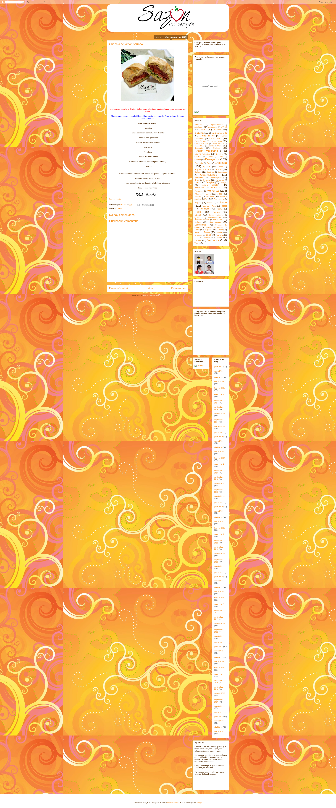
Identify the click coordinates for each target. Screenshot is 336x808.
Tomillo (207, 237)
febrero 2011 (219, 668)
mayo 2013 (219, 511)
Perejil (224, 206)
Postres (216, 212)
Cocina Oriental (202, 154)
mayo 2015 (219, 371)
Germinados (222, 172)
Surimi (220, 230)
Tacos (207, 232)
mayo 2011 (218, 651)
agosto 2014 (219, 426)
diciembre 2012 (218, 542)
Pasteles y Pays (209, 206)
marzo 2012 (219, 591)
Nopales (210, 196)
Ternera (219, 235)
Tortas (119, 208)
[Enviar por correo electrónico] (143, 205)
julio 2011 (218, 642)
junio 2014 (218, 437)
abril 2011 (218, 657)
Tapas (208, 235)
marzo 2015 (219, 381)
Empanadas (199, 163)
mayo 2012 (219, 581)
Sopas (207, 229)
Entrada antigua (178, 288)
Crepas (210, 156)
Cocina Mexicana (206, 150)
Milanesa (198, 194)
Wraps (197, 243)
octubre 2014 (219, 413)
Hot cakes (220, 180)
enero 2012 (219, 604)
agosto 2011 (219, 636)
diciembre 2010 (218, 681)
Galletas (198, 172)
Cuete (221, 156)
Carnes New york (201, 144)
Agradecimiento (216, 125)
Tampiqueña (198, 235)
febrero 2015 (219, 388)
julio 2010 (218, 712)
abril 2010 (218, 727)
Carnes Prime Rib (218, 143)
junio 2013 (218, 507)
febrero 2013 (219, 528)
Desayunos (212, 159)
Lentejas (223, 182)
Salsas (198, 222)
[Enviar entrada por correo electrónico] (138, 205)
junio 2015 (218, 367)
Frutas (219, 169)
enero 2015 (219, 394)
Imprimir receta (115, 199)
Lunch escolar (210, 185)
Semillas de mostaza (214, 227)
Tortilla (198, 240)
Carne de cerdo (219, 133)
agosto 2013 (219, 496)
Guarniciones (208, 174)
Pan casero (219, 199)
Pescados (204, 209)
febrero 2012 (219, 598)
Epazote (206, 167)
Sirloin (197, 230)
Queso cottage (216, 215)
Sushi (197, 232)
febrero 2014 (219, 458)
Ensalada (221, 162)
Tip (196, 237)
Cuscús (198, 160)
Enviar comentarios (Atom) (153, 295)
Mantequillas (199, 188)
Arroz (224, 127)
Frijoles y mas (202, 169)
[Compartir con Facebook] (150, 205)
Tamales (219, 232)
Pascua (210, 202)
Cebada (211, 146)
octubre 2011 (219, 623)
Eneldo (209, 163)
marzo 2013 (219, 521)
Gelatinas (210, 172)
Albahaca (198, 127)
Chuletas (216, 148)
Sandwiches (200, 225)
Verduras (213, 240)
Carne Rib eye (200, 141)
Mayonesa (198, 191)
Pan (206, 199)
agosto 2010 (219, 706)
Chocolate (199, 148)
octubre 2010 (219, 693)
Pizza (219, 209)
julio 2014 (218, 432)
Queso (198, 215)
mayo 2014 (219, 441)
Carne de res (207, 135)
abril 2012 (218, 587)
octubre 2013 (219, 483)
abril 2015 (218, 377)
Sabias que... (218, 220)
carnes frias (216, 141)
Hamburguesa (216, 178)
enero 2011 (219, 674)
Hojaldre (206, 180)
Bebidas (217, 130)
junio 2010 (218, 717)
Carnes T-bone (199, 146)
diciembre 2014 (218, 402)
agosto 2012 (219, 566)
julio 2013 (218, 502)
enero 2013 (219, 534)
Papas (198, 202)
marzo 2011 (219, 661)
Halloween (199, 178)
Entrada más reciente (119, 288)
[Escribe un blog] (145, 205)
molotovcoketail (173, 803)
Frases (220, 167)
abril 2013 (218, 517)
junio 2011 (218, 647)
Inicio (150, 288)
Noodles (198, 196)
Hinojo (197, 180)
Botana (199, 132)
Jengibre (210, 182)
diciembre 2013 (218, 472)
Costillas (198, 156)
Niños (219, 194)
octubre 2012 (219, 553)
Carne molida (215, 138)
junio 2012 (218, 577)
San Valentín (215, 222)
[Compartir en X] (148, 205)
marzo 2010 (219, 731)
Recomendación (214, 217)
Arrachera (212, 127)
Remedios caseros (202, 220)
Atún (203, 129)
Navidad (208, 194)
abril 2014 (218, 447)
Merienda (213, 190)
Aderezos (198, 124)
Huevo (198, 182)
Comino (219, 154)
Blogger (199, 803)
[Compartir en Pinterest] (153, 205)
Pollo (198, 211)
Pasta (223, 202)
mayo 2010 (219, 721)
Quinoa (198, 217)
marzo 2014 (219, 451)
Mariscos (215, 187)
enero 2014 (219, 464)
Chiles (219, 146)
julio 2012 (218, 572)
